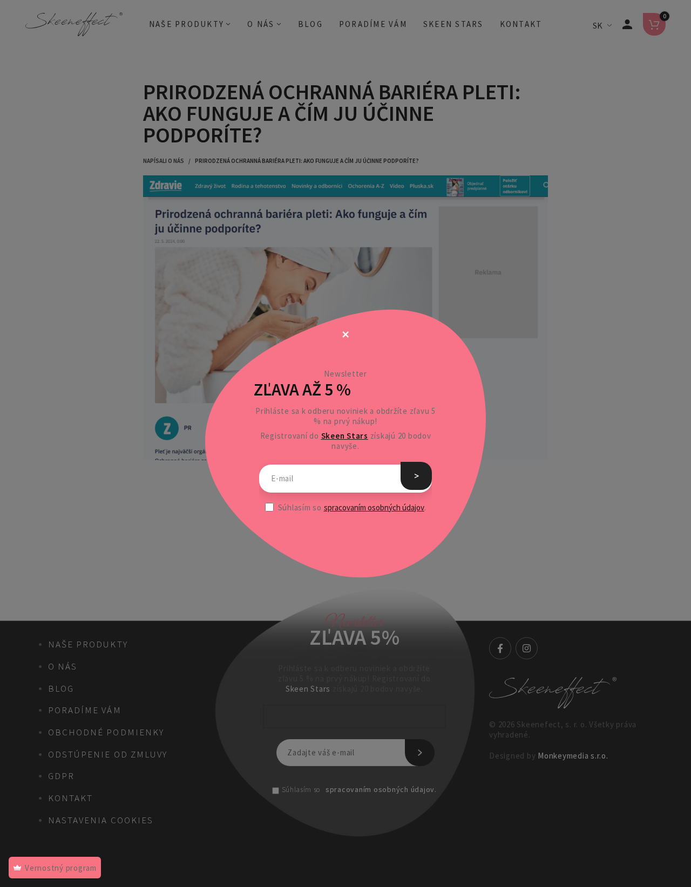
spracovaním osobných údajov (374, 507)
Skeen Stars (344, 436)
